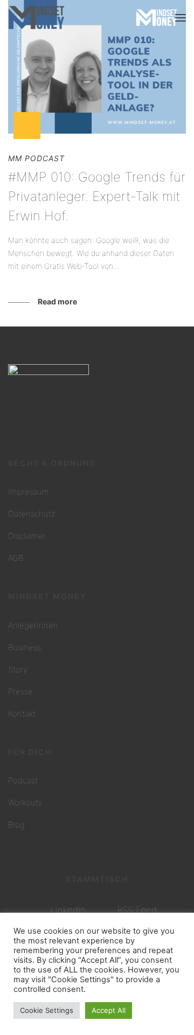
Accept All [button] (109, 1010)
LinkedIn (68, 910)
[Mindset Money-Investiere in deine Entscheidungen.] (36, 17)
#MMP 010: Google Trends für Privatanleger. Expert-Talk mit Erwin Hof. (96, 196)
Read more (57, 301)
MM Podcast (36, 158)
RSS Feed (137, 910)
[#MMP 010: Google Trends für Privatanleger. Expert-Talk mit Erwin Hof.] (97, 67)
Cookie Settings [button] (46, 1010)
